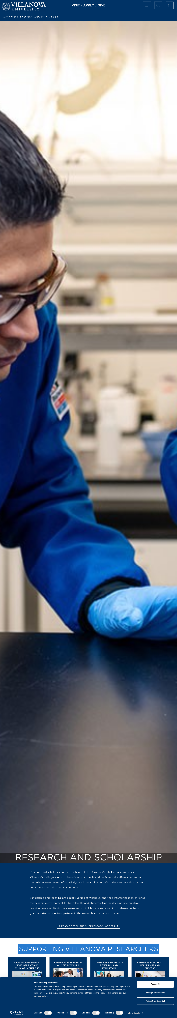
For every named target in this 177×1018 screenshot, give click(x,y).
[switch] (73, 1013)
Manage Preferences (155, 992)
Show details (134, 1013)
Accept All (155, 984)
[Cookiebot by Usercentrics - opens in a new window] (16, 1013)
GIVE (101, 5)
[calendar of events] (170, 5)
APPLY (88, 5)
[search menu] (158, 5)
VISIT (76, 5)
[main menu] (147, 5)
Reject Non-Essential (155, 1001)
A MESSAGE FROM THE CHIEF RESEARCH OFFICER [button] (87, 926)
